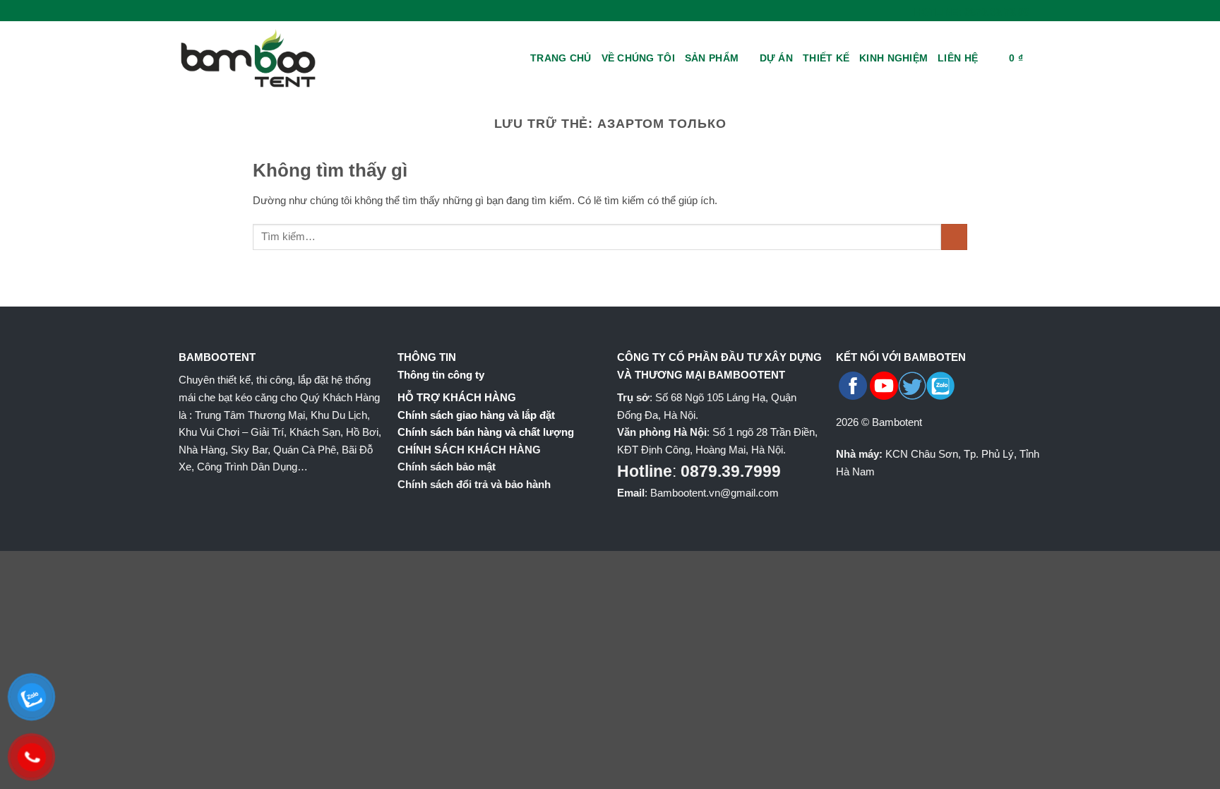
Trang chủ (561, 58)
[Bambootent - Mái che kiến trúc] (267, 58)
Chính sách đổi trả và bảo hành (474, 484)
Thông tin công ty (440, 375)
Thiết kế (826, 58)
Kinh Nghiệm (893, 58)
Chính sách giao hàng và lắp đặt (476, 415)
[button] (993, 58)
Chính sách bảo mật (446, 467)
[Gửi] (954, 237)
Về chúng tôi (638, 58)
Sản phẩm (711, 58)
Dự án (776, 58)
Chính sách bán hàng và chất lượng (485, 432)
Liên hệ (958, 58)
